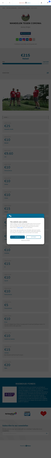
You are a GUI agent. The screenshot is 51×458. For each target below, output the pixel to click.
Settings (33, 237)
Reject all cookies (25, 240)
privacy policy (20, 227)
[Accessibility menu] (49, 1)
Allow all (17, 237)
